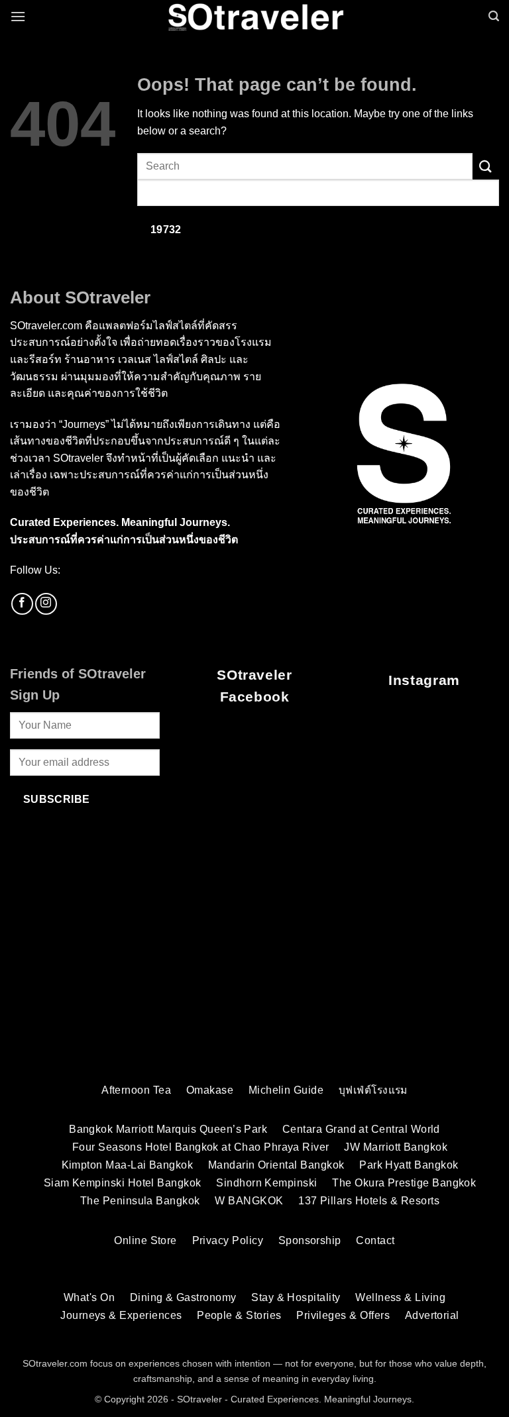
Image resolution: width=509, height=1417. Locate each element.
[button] (18, 16)
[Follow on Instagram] (46, 604)
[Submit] (486, 166)
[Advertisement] (254, 969)
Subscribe (56, 799)
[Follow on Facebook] (22, 604)
